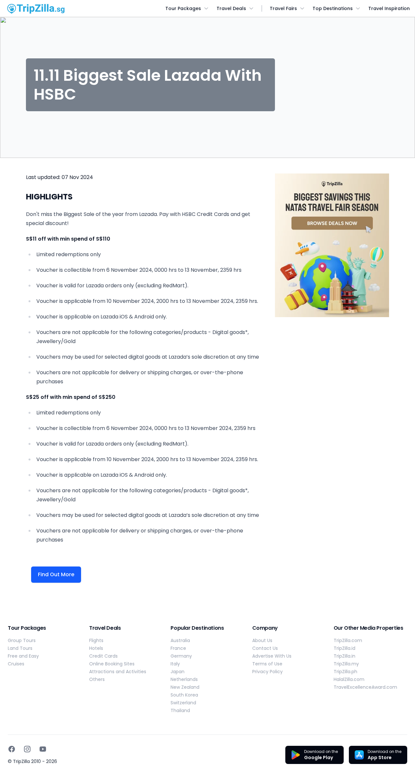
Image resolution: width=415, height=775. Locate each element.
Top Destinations (333, 8)
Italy (175, 664)
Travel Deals (231, 8)
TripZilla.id (344, 648)
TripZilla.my (346, 664)
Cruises (16, 664)
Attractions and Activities (117, 671)
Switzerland (183, 702)
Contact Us (265, 648)
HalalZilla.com (349, 679)
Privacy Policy (267, 671)
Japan (177, 671)
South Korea (184, 695)
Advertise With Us (271, 656)
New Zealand (185, 687)
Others (97, 679)
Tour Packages (183, 8)
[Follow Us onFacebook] (12, 749)
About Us (262, 640)
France (178, 648)
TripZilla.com (348, 640)
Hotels (96, 648)
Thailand (180, 710)
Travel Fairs (283, 8)
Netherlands (184, 679)
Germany (181, 656)
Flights (96, 640)
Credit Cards (103, 656)
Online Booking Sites (112, 664)
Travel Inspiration (389, 8)
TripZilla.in (344, 656)
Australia (180, 640)
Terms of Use (267, 664)
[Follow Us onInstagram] (27, 749)
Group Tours (22, 640)
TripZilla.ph (345, 671)
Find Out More (56, 574)
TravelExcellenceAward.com (365, 687)
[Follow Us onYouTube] (43, 749)
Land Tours (20, 648)
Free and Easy (23, 656)
